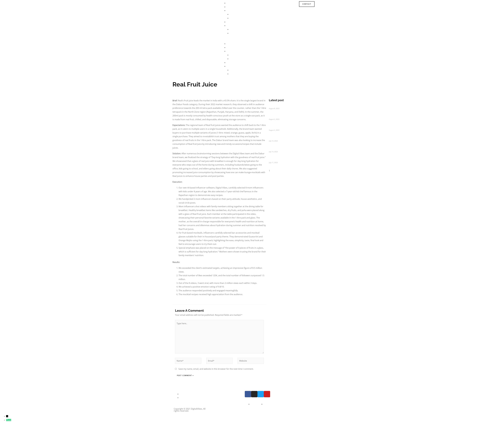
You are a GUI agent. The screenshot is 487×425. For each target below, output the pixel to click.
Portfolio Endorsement (281, 116)
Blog (232, 29)
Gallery (233, 33)
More (229, 25)
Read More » (273, 113)
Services (231, 10)
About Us (231, 3)
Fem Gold (274, 127)
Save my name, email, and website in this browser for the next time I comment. (216, 369)
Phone (8, 420)
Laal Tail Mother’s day (280, 105)
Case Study (232, 22)
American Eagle (277, 160)
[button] (243, 40)
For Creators (236, 18)
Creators (231, 6)
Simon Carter (276, 138)
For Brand (234, 14)
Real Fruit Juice (277, 149)
